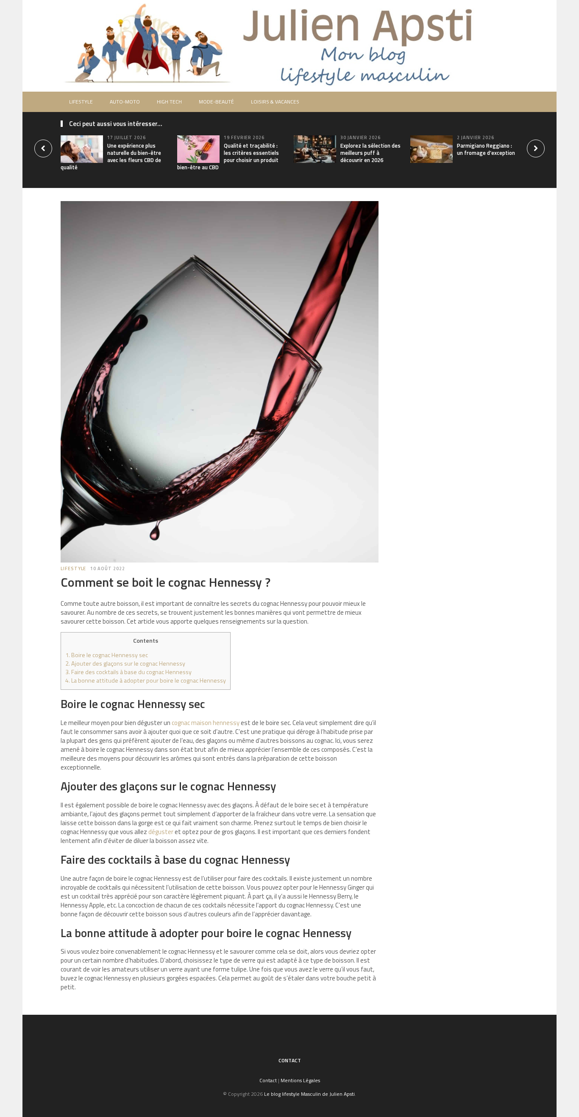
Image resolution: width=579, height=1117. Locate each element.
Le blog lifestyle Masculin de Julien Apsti (309, 1094)
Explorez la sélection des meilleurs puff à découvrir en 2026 (370, 152)
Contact (289, 1060)
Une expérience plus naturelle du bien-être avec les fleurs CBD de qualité (111, 156)
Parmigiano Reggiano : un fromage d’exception (486, 149)
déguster (160, 832)
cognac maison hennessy (205, 723)
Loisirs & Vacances (275, 102)
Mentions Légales (300, 1080)
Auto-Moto (125, 102)
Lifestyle (81, 102)
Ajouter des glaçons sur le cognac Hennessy (125, 663)
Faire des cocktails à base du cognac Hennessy (128, 672)
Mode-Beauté (216, 102)
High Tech (169, 102)
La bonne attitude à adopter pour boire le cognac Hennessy (145, 680)
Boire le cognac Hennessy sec (106, 655)
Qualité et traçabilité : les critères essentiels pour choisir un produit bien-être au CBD (228, 156)
